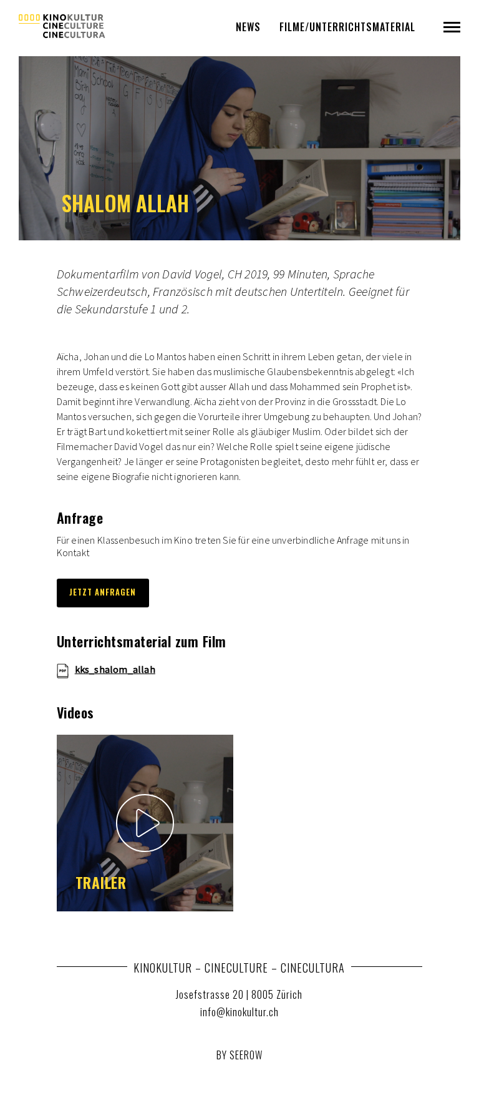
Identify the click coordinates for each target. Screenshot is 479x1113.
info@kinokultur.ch (239, 1011)
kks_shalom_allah (115, 669)
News (248, 26)
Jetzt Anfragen (102, 592)
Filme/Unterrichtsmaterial (347, 26)
